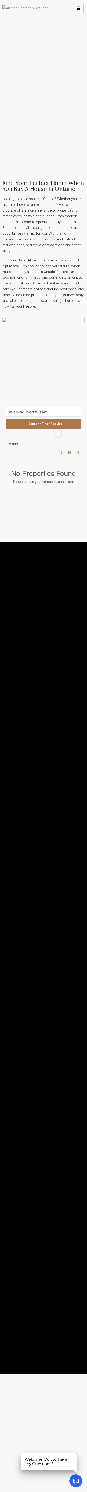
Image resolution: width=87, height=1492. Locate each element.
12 (60, 452)
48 (77, 452)
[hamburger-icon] (78, 8)
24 (69, 452)
